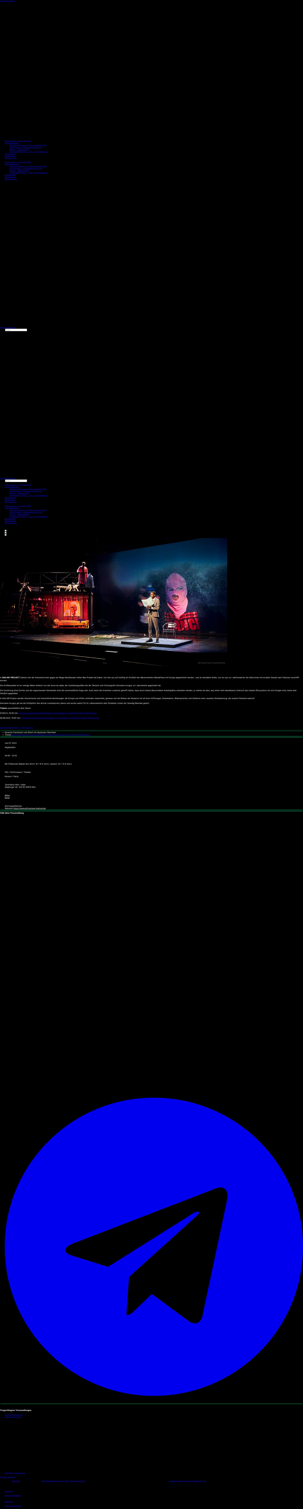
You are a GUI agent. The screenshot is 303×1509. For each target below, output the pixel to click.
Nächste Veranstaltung (13, 1417)
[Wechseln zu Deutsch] (6, 183)
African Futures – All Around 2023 (18, 141)
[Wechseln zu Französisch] (6, 187)
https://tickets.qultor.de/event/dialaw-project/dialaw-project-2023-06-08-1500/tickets (60, 718)
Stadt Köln (16, 1481)
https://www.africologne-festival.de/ (29, 808)
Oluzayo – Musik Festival (19, 150)
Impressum (9, 1491)
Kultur (7, 795)
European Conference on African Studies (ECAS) (28, 145)
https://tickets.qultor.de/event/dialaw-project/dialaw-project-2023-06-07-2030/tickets (58, 713)
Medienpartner (10, 156)
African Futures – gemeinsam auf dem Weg (25, 147)
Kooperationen (10, 154)
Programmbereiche (12, 143)
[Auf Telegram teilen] (154, 1400)
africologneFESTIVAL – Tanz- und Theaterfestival (28, 152)
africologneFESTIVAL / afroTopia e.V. (16, 727)
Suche (2, 330)
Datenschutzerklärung (13, 1496)
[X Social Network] (154, 1087)
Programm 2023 (11, 158)
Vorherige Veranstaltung (14, 1415)
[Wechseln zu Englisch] (6, 185)
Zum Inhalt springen (7, 1)
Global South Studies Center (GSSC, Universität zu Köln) (63, 1481)
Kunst (7, 798)
